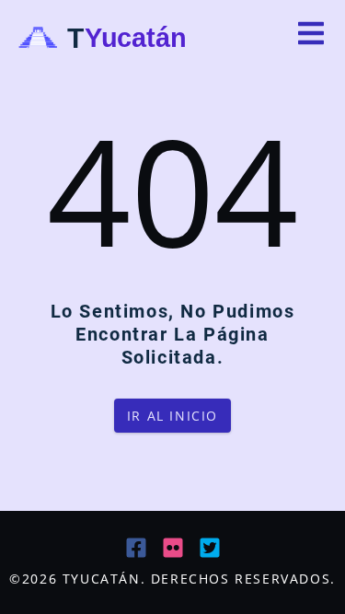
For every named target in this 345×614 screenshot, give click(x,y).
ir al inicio (172, 415)
